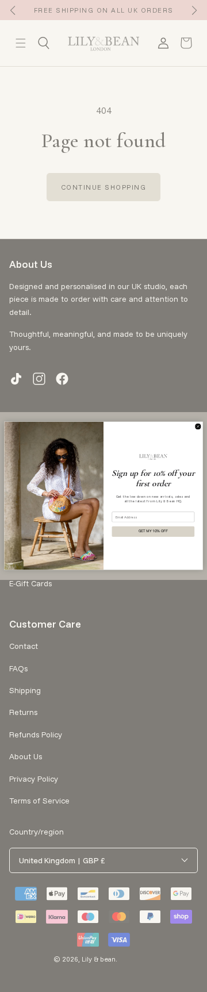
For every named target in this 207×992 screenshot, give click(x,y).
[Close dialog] (198, 427)
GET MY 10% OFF (153, 532)
